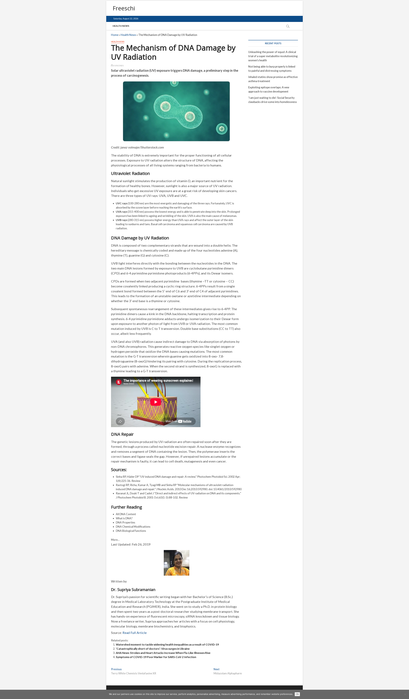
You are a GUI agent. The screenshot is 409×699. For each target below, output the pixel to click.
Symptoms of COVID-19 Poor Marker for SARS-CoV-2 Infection (156, 657)
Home (114, 34)
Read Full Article (135, 633)
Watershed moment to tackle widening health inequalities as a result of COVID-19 (167, 644)
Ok (297, 694)
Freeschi (124, 8)
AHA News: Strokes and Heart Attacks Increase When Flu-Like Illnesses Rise (163, 653)
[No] (405, 694)
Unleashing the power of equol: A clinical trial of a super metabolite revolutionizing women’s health (273, 56)
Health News (121, 25)
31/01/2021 (118, 65)
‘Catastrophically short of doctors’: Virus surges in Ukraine (153, 648)
